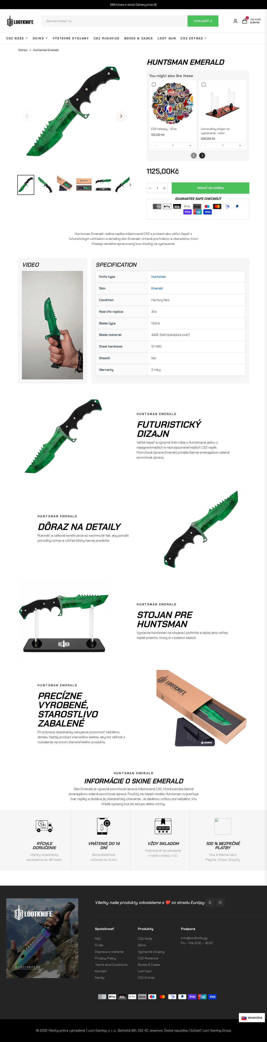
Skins (142, 945)
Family (99, 977)
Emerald (157, 288)
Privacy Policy (105, 958)
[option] (74, 113)
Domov (23, 50)
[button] (129, 21)
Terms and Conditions (111, 964)
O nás (99, 945)
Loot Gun (144, 971)
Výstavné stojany (151, 952)
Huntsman (158, 277)
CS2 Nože (145, 938)
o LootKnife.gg (27, 967)
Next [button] (121, 116)
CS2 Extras (146, 977)
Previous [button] (26, 116)
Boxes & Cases (149, 964)
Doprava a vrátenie (109, 952)
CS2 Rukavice (148, 958)
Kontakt (101, 971)
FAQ (98, 938)
